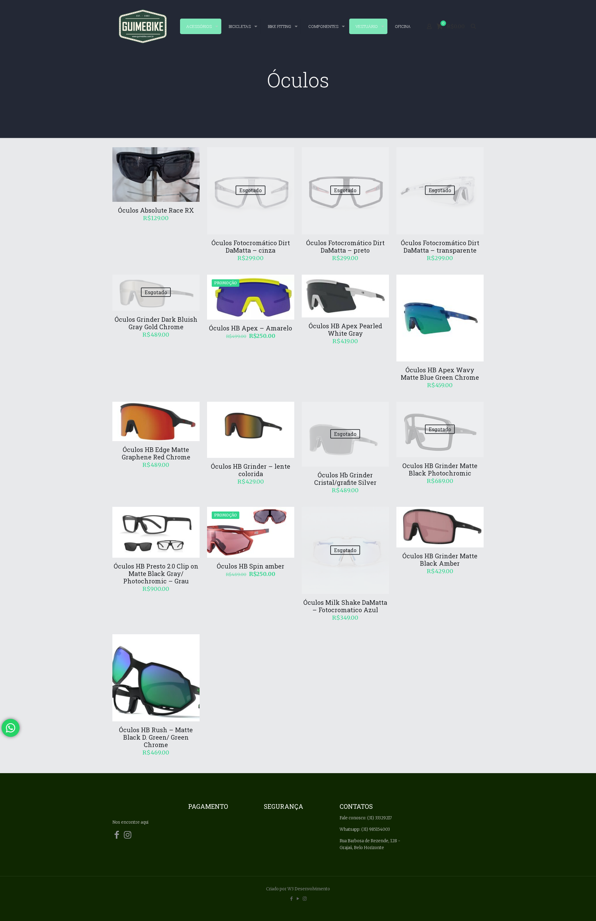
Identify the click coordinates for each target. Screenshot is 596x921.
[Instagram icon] (304, 898)
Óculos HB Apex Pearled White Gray (345, 329)
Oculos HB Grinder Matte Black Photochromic (439, 469)
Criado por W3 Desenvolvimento (298, 889)
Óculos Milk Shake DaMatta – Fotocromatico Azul (345, 606)
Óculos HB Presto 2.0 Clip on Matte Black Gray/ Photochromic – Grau (156, 573)
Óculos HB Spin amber (250, 566)
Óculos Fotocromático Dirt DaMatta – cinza (250, 246)
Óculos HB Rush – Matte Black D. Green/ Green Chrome (156, 737)
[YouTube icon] (298, 898)
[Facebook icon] (291, 898)
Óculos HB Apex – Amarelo (250, 328)
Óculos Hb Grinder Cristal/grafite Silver (345, 478)
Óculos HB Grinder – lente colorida (250, 470)
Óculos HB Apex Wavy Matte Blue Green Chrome (440, 373)
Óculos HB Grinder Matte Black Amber (439, 559)
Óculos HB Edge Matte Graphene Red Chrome (156, 453)
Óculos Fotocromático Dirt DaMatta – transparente (440, 246)
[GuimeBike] (143, 26)
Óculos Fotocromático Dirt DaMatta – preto (345, 246)
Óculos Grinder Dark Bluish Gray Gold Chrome (156, 323)
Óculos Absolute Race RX (156, 210)
